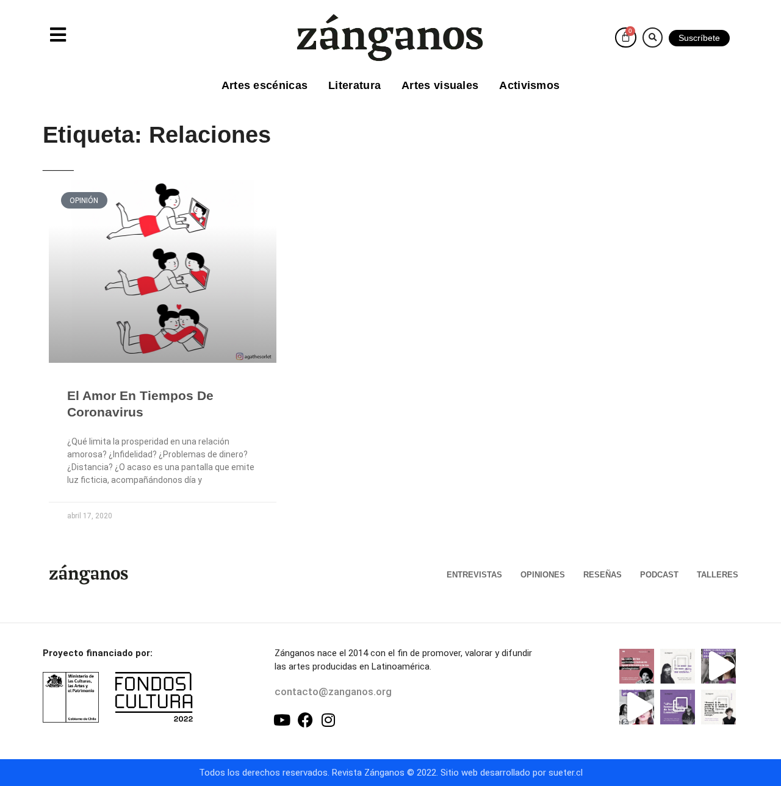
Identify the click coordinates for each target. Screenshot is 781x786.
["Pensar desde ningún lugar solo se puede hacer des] (718, 707)
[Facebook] (305, 719)
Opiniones (542, 574)
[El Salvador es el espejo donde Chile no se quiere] (718, 666)
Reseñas (602, 574)
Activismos (529, 85)
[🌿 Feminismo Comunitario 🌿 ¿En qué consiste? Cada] (636, 707)
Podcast (659, 574)
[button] (652, 37)
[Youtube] (282, 719)
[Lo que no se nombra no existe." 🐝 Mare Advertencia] (677, 666)
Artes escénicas (264, 85)
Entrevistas (474, 574)
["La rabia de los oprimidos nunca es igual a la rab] (636, 666)
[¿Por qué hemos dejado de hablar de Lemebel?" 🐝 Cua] (677, 707)
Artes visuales (439, 85)
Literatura (354, 85)
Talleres (717, 574)
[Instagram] (328, 719)
